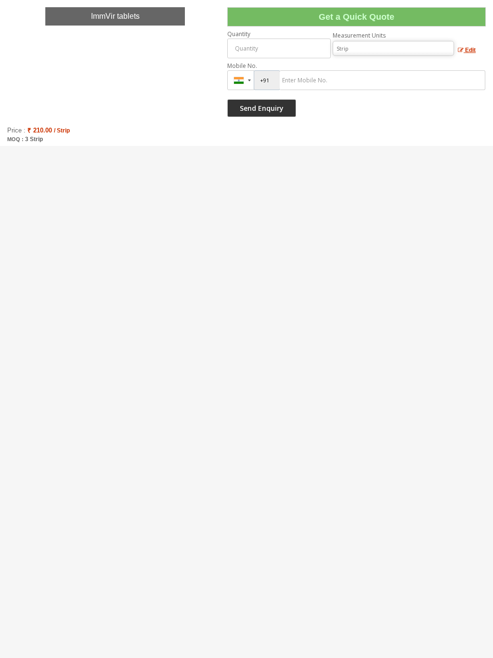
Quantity (238, 34)
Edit (470, 50)
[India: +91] (240, 80)
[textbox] (393, 48)
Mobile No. (242, 66)
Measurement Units (359, 35)
